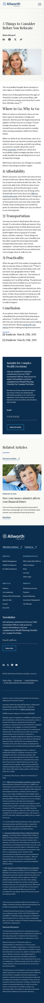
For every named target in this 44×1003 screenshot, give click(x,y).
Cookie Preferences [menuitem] (31, 680)
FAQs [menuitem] (25, 569)
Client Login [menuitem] (27, 577)
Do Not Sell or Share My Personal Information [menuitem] (19, 683)
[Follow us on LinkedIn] (4, 665)
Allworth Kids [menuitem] (7, 600)
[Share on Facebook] (9, 39)
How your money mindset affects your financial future (21, 499)
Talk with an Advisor (11, 547)
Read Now (7, 517)
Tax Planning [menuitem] (27, 604)
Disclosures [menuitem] (18, 680)
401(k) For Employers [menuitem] (9, 565)
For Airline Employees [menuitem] (10, 569)
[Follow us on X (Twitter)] (8, 665)
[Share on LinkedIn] (4, 39)
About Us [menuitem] (6, 583)
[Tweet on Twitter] (15, 39)
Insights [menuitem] (26, 583)
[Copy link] (21, 39)
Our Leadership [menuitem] (8, 592)
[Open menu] (39, 4)
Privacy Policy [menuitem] (7, 680)
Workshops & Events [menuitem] (30, 588)
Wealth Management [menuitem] (10, 561)
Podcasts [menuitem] (26, 592)
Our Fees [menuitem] (26, 573)
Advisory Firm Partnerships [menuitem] (12, 596)
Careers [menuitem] (5, 604)
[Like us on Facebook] (12, 665)
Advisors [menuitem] (5, 588)
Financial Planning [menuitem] (29, 596)
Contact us (29, 547)
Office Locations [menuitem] (28, 565)
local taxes (12, 149)
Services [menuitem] (6, 556)
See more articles (9, 458)
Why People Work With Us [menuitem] (32, 561)
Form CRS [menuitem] (6, 608)
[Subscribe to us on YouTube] (16, 665)
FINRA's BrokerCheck (27, 709)
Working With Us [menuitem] (30, 556)
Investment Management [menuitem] (31, 600)
